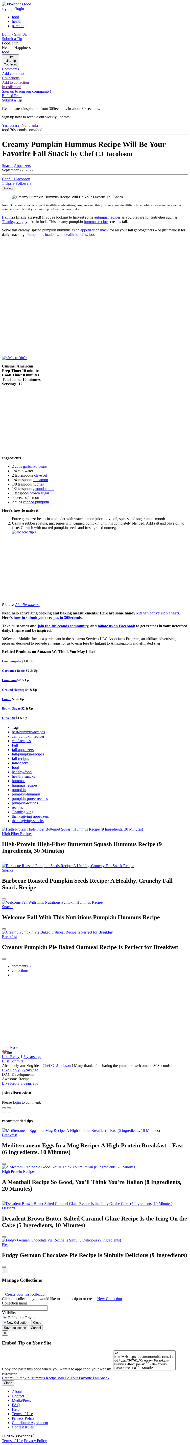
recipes (17, 807)
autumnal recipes (107, 217)
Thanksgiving (22, 812)
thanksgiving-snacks (28, 821)
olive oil (40, 475)
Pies (5, 1244)
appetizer (87, 230)
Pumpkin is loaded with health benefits (56, 234)
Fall (15, 745)
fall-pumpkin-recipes (28, 754)
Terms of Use (22, 1414)
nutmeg (38, 484)
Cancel (36, 1328)
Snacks (7, 870)
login (20, 8)
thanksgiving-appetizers (30, 816)
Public (13, 1318)
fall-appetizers (23, 750)
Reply (15, 1057)
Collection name (14, 1303)
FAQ (16, 1405)
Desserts (8, 1208)
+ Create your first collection (24, 1294)
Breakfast (9, 937)
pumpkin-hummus (26, 794)
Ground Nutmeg (13, 690)
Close (37, 1322)
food (15, 17)
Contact (18, 1396)
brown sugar (39, 493)
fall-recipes (20, 758)
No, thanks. (31, 125)
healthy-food (22, 772)
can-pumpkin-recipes (28, 736)
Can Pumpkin (11, 661)
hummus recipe (96, 222)
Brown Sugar (11, 708)
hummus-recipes (24, 785)
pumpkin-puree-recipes (30, 798)
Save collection (15, 1328)
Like (6, 1057)
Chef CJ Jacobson (57, 1065)
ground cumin (43, 489)
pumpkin (19, 790)
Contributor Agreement (30, 1423)
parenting (19, 26)
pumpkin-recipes (25, 803)
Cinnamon (9, 680)
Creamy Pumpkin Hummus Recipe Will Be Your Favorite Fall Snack (55, 1378)
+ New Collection (16, 1322)
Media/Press (21, 1400)
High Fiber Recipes (17, 834)
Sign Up (20, 34)
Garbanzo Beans (13, 670)
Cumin (6, 699)
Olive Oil (8, 718)
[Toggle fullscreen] (9, 1108)
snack (104, 230)
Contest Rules (23, 1427)
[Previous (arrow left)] (4, 1112)
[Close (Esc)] (4, 1108)
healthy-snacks (23, 776)
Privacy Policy (23, 1418)
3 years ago (32, 1057)
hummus (18, 781)
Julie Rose (10, 1047)
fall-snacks (20, 763)
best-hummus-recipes (28, 732)
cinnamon (40, 480)
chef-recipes (21, 741)
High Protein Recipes (18, 1171)
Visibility (9, 1313)
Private (30, 1318)
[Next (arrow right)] (9, 1112)
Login (6, 34)
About (17, 1391)
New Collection (109, 1299)
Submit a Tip (12, 39)
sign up (7, 8)
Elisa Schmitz (12, 1061)
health (16, 21)
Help (16, 1409)
